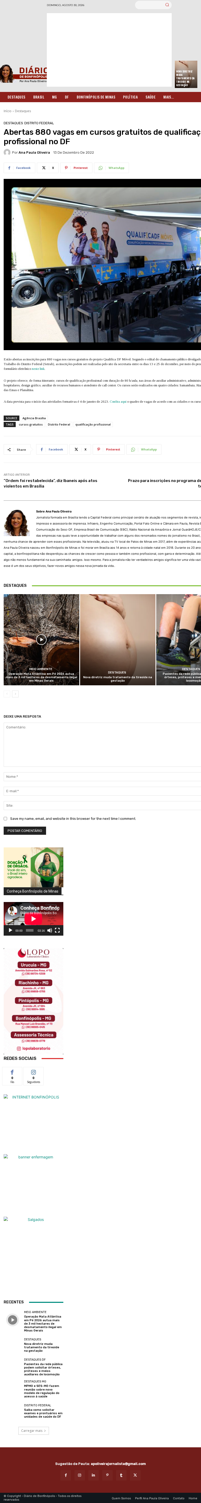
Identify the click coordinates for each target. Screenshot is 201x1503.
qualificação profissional (93, 424)
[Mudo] (49, 930)
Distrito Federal (39, 123)
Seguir (33, 1071)
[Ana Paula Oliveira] (8, 152)
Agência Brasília (34, 418)
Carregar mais (31, 1430)
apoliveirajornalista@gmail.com (118, 1464)
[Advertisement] (109, 50)
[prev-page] (7, 694)
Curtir (12, 1071)
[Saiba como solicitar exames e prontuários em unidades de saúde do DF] (12, 1411)
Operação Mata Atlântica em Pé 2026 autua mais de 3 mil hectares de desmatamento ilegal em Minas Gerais (41, 677)
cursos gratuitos (31, 424)
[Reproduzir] (10, 930)
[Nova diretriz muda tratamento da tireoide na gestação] (118, 639)
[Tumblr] (121, 1475)
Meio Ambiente (40, 669)
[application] (33, 919)
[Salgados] (33, 1219)
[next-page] (15, 694)
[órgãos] (33, 867)
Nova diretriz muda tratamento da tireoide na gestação (185, 78)
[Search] (167, 5)
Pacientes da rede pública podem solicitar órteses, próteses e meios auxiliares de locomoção (43, 1369)
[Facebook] (65, 1475)
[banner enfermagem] (33, 1184)
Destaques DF (35, 1359)
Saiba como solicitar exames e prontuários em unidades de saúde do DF (43, 1413)
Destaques (23, 111)
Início (8, 111)
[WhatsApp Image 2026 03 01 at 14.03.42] (33, 1001)
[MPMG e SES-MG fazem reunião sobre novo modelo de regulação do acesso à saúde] (12, 1389)
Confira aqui (118, 401)
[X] (135, 1475)
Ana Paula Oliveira (34, 152)
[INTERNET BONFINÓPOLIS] (33, 1124)
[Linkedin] (93, 1475)
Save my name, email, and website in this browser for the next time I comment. (73, 819)
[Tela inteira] (57, 930)
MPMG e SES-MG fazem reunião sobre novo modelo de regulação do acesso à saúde (41, 1391)
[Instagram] (80, 1475)
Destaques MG (35, 1381)
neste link (38, 369)
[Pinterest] (107, 1475)
